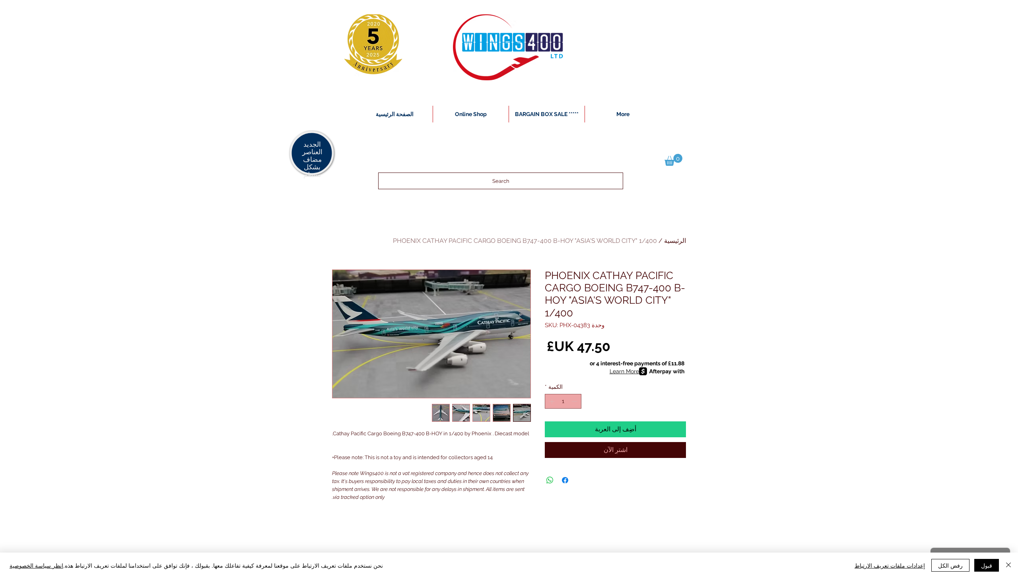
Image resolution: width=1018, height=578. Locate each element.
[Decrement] (575, 401)
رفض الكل (950, 565)
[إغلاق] (1008, 565)
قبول (986, 565)
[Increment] (551, 401)
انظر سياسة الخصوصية (36, 565)
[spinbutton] (563, 401)
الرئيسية (675, 240)
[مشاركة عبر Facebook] (565, 480)
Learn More (624, 371)
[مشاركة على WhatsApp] (550, 480)
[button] (673, 160)
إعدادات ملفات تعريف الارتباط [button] (890, 565)
